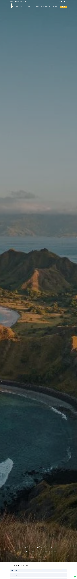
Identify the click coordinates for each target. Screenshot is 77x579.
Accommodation (27, 6)
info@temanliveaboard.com (14, 1)
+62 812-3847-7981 (23, 1)
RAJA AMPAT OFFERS (53, 6)
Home (16, 6)
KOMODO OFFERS (44, 6)
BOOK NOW (63, 6)
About (20, 6)
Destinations (36, 6)
